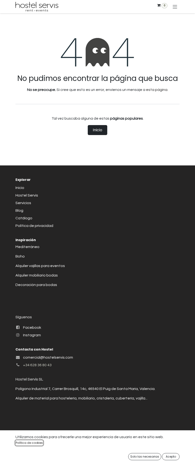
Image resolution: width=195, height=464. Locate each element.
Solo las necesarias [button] (144, 457)
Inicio (97, 130)
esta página (156, 90)
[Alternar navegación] (175, 6)
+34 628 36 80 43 (37, 365)
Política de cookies (29, 443)
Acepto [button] (171, 457)
